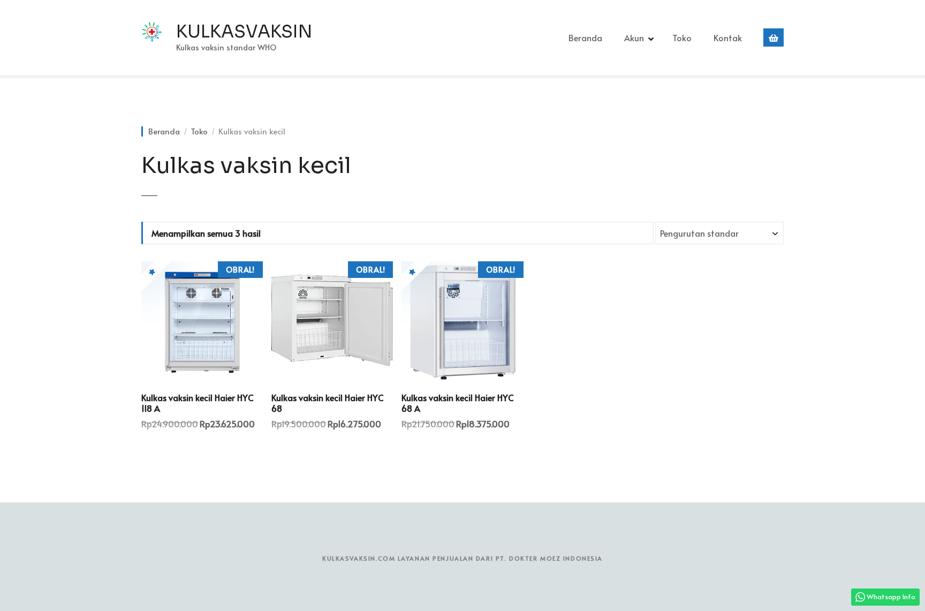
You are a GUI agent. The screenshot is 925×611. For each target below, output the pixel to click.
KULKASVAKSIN (244, 31)
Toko (682, 37)
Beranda (585, 37)
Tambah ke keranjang (202, 450)
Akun (634, 37)
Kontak (728, 37)
